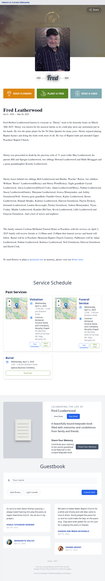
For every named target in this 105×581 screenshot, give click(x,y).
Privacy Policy (45, 569)
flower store (77, 259)
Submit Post (89, 492)
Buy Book (73, 416)
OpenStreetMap (55, 573)
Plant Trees (45, 344)
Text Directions (35, 345)
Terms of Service (60, 569)
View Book (58, 416)
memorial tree (36, 259)
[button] (16, 305)
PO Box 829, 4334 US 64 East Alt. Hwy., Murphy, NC (42, 335)
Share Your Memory (87, 446)
